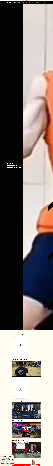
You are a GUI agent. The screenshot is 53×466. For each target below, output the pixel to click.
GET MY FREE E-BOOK (7, 463)
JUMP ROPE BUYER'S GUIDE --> (26, 0)
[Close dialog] (13, 455)
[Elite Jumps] (9, 2)
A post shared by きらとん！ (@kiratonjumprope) (20, 398)
